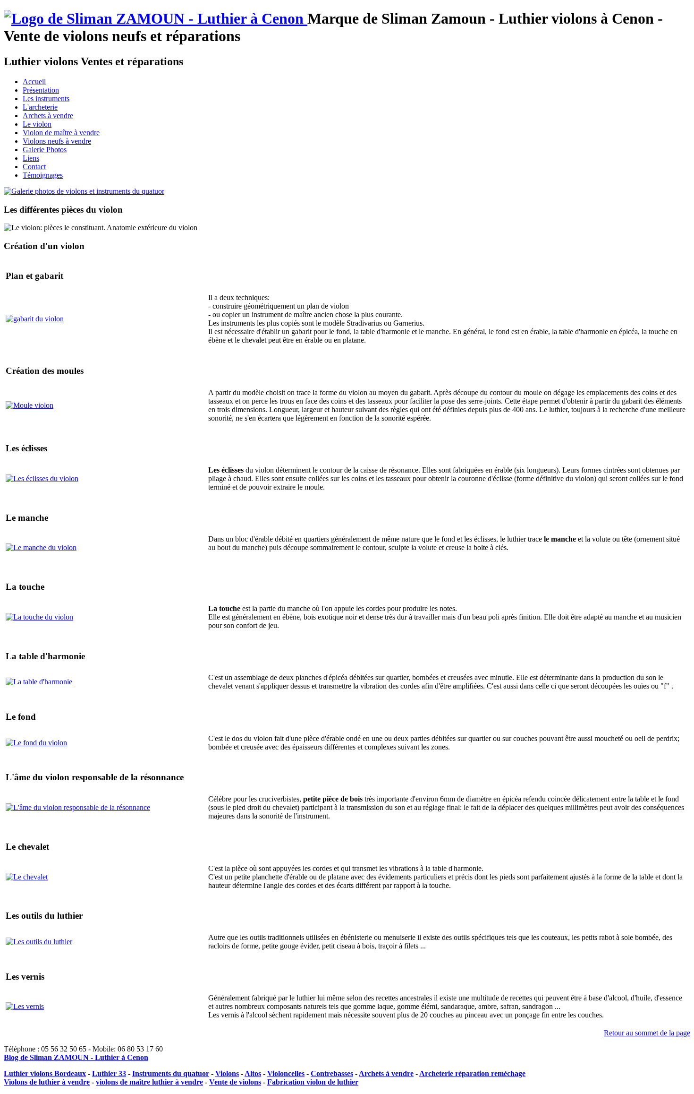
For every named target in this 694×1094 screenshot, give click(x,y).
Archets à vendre (48, 116)
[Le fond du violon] (36, 743)
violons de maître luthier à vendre (149, 1082)
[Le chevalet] (27, 877)
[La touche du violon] (39, 617)
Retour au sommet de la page (647, 1033)
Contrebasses (332, 1073)
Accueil (34, 82)
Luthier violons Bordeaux (45, 1073)
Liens (31, 158)
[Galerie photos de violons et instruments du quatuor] (84, 191)
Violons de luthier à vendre (47, 1082)
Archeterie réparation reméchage (472, 1073)
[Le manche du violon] (41, 547)
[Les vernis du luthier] (25, 1006)
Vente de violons (235, 1082)
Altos (253, 1073)
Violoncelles (286, 1073)
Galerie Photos (45, 150)
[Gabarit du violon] (35, 319)
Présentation (41, 90)
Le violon (37, 124)
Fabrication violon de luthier (312, 1082)
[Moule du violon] (29, 405)
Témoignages (43, 175)
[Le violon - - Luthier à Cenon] (155, 18)
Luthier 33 (109, 1073)
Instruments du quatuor (170, 1073)
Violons (227, 1073)
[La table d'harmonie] (39, 682)
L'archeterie (40, 107)
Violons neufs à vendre (57, 141)
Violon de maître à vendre (61, 133)
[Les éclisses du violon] (42, 478)
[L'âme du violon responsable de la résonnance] (78, 807)
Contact (34, 167)
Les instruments (46, 99)
